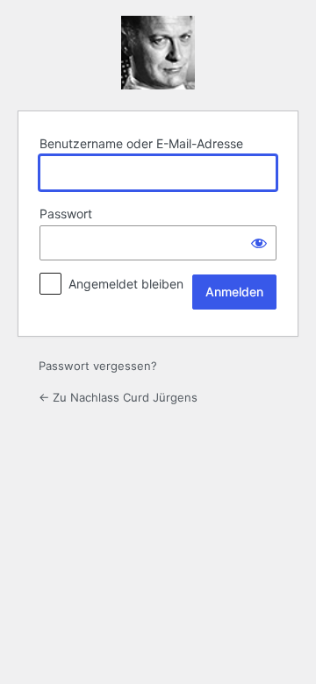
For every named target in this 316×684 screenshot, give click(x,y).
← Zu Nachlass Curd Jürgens (118, 397)
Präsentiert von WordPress (158, 52)
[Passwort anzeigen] (258, 242)
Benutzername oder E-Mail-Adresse (141, 143)
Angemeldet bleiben (125, 283)
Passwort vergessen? (98, 366)
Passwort (66, 213)
